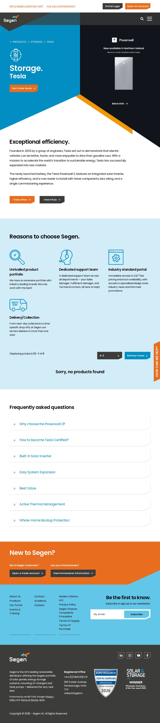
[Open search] (142, 18)
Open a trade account (26, 573)
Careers (39, 605)
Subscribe (137, 614)
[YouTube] (138, 655)
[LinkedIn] (121, 655)
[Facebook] (147, 655)
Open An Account (138, 6)
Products (19, 42)
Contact (39, 596)
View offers (20, 199)
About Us (15, 596)
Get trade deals (22, 88)
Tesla (50, 42)
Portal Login (112, 6)
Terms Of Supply (69, 621)
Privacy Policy (67, 604)
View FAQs (50, 199)
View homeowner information (71, 573)
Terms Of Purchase (65, 627)
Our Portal (16, 605)
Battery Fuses (135, 355)
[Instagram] (130, 655)
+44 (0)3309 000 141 (75, 677)
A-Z (102, 355)
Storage (36, 42)
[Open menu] (149, 18)
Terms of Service (29, 700)
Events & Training (15, 611)
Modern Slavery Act (68, 598)
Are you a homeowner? (61, 6)
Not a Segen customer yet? (26, 6)
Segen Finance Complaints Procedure (68, 612)
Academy (40, 601)
